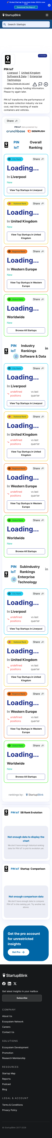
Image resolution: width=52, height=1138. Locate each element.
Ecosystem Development (15, 1047)
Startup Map (8, 1073)
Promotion (7, 1052)
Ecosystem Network (12, 1021)
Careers (6, 1026)
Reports (6, 1078)
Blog (4, 1089)
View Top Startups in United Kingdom (26, 236)
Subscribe (22, 998)
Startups (33, 31)
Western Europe (14, 37)
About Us (7, 1016)
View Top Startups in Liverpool (26, 190)
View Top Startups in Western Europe (26, 284)
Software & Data (16, 76)
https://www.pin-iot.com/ (18, 83)
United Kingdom (30, 72)
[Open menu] (47, 15)
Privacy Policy (9, 1110)
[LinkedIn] (9, 983)
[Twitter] (15, 983)
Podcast (6, 1084)
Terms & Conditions (12, 1104)
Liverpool (29, 42)
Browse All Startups (26, 330)
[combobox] (27, 24)
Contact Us (8, 1032)
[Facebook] (4, 983)
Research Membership (13, 1058)
